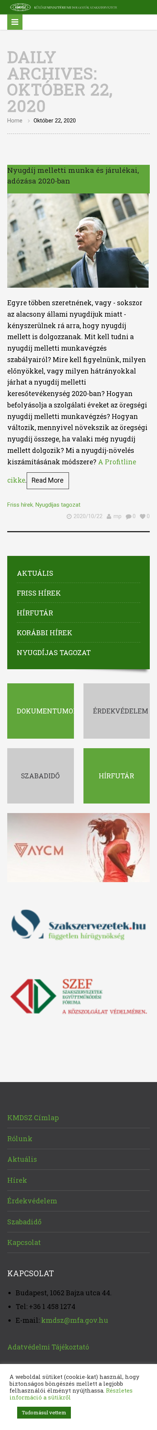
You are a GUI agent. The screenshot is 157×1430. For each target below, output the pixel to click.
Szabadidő (24, 1221)
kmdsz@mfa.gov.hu (74, 1320)
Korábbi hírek (44, 632)
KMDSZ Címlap (33, 1117)
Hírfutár (35, 612)
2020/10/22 (88, 516)
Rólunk (19, 1138)
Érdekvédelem (32, 1200)
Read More (48, 480)
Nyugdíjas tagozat (57, 504)
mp (118, 516)
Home (14, 120)
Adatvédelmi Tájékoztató (48, 1347)
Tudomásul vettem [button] (44, 1412)
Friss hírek (20, 504)
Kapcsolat (24, 1242)
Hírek (17, 1180)
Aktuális (35, 573)
